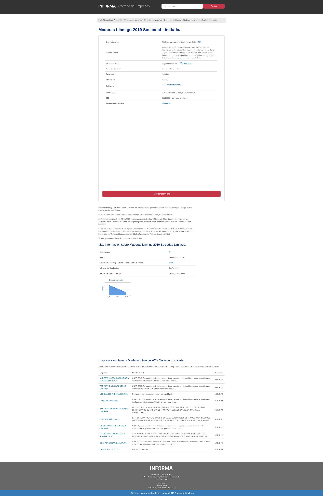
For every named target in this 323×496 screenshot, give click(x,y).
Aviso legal (161, 483)
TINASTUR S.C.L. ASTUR (110, 450)
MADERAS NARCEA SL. (109, 401)
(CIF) (199, 42)
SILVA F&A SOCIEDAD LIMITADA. (113, 443)
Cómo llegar (187, 63)
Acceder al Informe (161, 194)
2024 (171, 263)
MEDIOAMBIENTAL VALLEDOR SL (114, 394)
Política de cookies (161, 485)
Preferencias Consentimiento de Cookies (161, 487)
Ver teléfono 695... (174, 85)
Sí (169, 252)
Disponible (166, 103)
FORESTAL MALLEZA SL (110, 419)
